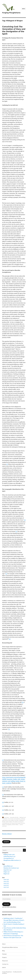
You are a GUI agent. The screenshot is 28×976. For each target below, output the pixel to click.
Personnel (5, 960)
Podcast (4, 954)
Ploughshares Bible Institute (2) (12, 860)
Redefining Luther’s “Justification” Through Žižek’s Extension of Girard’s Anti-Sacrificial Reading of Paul (14, 920)
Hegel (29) (6, 873)
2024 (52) (6, 883)
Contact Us (5, 964)
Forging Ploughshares (11, 13)
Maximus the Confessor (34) (11, 868)
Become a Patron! (7, 833)
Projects (4, 957)
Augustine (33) (7, 870)
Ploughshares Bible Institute (10, 947)
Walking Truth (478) (9, 854)
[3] (16, 531)
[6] (23, 702)
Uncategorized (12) (9, 858)
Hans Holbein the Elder (13, 820)
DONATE (6, 841)
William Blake (15, 824)
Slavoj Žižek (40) (8, 866)
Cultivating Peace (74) (9, 856)
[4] (6, 573)
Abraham (5, 818)
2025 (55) (6, 881)
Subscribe (6, 904)
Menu (23, 8)
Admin (4, 967)
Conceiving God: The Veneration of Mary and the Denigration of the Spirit (13, 30)
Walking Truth (23, 817)
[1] (7, 464)
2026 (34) (6, 879)
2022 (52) (6, 887)
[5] (9, 639)
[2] (25, 520)
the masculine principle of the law (17, 823)
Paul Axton (6, 817)
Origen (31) (7, 872)
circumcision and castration (14, 818)
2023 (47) (6, 885)
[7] (9, 729)
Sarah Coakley (9, 821)
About (4, 944)
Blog (3, 950)
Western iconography (7, 824)
